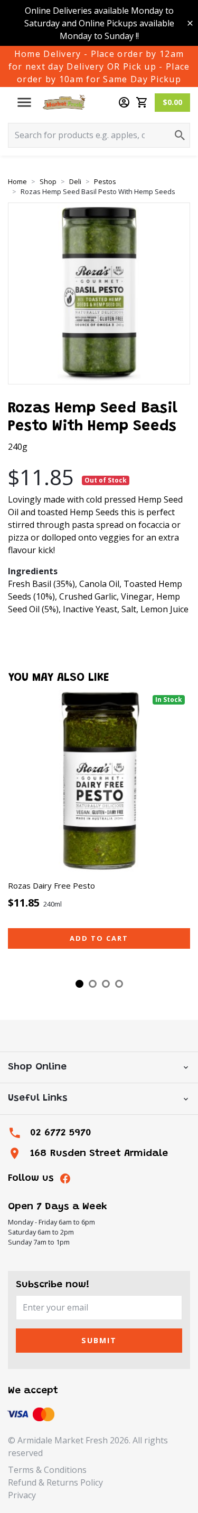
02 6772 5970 (60, 1133)
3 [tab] (106, 984)
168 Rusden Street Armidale (99, 1154)
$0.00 (172, 102)
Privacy (22, 1495)
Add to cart (99, 938)
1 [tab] (79, 984)
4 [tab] (119, 984)
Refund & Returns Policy (55, 1482)
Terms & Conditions (47, 1470)
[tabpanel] (99, 831)
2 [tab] (93, 984)
